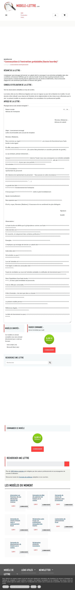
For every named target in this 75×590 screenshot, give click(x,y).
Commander (49, 350)
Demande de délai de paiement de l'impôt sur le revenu (38, 497)
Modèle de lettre (9, 572)
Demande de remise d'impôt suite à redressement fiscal (15, 522)
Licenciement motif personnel (19, 64)
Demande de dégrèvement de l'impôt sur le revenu (15, 545)
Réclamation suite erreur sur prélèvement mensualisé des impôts (38, 522)
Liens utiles (27, 570)
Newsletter (44, 570)
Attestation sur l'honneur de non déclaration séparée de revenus (15, 498)
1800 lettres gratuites (17, 471)
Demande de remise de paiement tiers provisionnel (59, 497)
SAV (22, 13)
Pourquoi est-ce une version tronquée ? (16, 105)
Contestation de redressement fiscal (60, 520)
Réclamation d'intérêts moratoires (37, 544)
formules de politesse (25, 477)
